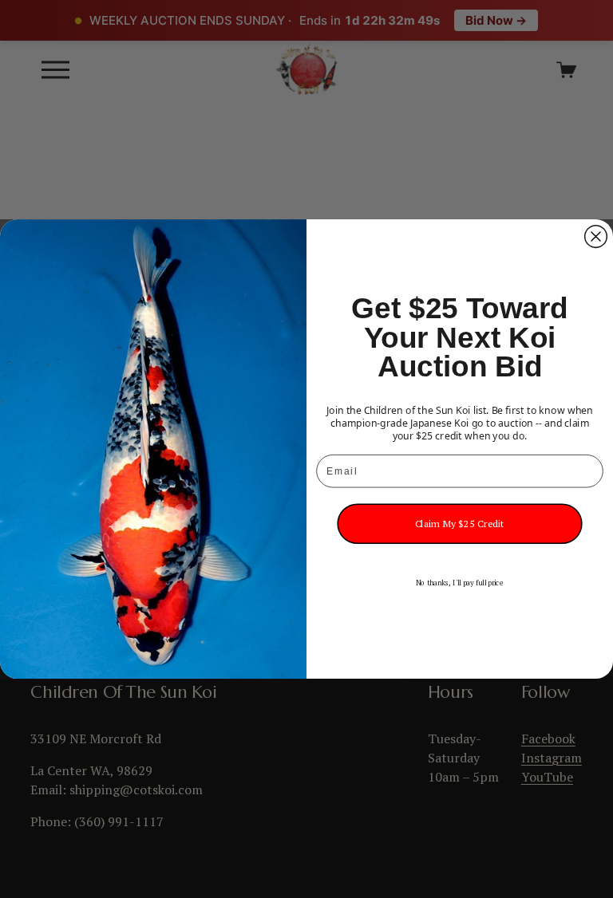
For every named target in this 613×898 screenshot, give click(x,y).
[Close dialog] (596, 237)
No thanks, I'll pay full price (460, 582)
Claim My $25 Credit (460, 523)
